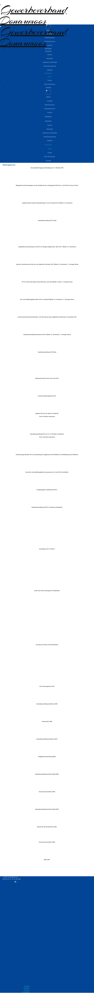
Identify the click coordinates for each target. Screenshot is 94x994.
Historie (49, 45)
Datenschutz (26, 988)
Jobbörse (50, 70)
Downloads (26, 986)
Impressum (26, 990)
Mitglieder (48, 48)
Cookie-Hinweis (25, 992)
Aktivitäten (50, 58)
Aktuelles (48, 51)
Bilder (50, 76)
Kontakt (48, 87)
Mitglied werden (50, 37)
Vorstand (50, 33)
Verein (48, 30)
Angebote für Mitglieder (49, 62)
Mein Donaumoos (49, 84)
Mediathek (48, 73)
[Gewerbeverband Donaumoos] (47, 20)
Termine (49, 54)
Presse (50, 80)
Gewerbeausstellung (49, 66)
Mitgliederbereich (49, 41)
